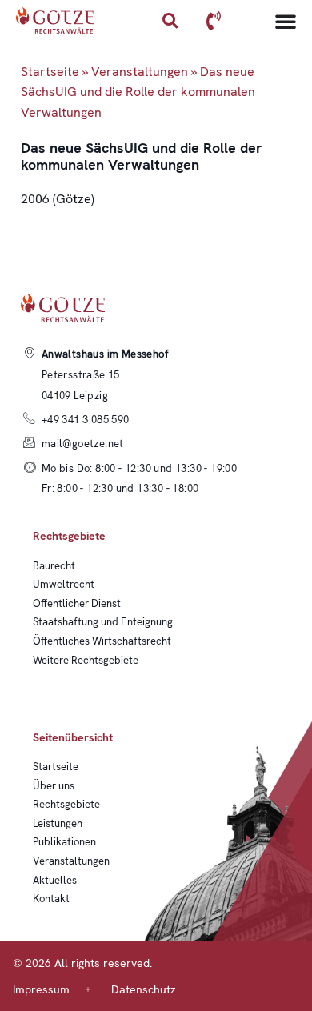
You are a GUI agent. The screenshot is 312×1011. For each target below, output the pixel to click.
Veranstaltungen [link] (139, 71)
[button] (170, 20)
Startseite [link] (50, 71)
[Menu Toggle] (285, 21)
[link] (55, 20)
